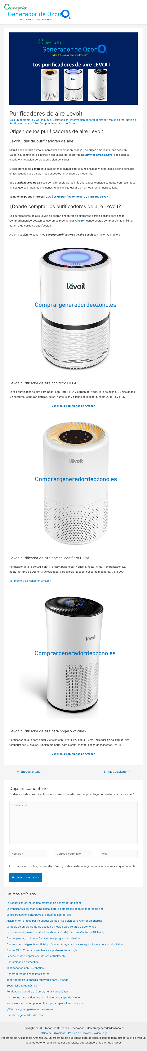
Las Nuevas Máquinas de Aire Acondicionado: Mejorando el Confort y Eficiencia (56, 932)
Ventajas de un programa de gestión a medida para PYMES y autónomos (51, 926)
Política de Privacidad (52, 1032)
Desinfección (60, 119)
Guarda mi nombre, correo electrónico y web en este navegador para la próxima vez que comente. (75, 866)
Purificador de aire (20, 123)
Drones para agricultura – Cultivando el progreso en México (43, 938)
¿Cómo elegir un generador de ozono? (30, 1009)
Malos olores (116, 119)
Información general (82, 119)
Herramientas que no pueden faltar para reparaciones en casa (45, 1003)
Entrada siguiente (117, 771)
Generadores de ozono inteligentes (28, 973)
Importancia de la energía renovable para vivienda (37, 979)
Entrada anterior (29, 771)
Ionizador (101, 119)
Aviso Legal (101, 1032)
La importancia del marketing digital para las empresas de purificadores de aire (55, 908)
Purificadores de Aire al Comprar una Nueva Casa (37, 991)
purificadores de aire (98, 154)
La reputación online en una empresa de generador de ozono (44, 902)
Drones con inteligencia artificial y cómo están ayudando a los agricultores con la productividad (65, 944)
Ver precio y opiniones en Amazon (73, 405)
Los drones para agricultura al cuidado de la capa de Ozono (43, 997)
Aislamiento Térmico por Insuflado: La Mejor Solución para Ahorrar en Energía (54, 920)
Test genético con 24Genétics (25, 967)
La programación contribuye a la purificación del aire (39, 914)
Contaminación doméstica (23, 961)
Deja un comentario (21, 119)
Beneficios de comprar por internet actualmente (36, 956)
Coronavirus (43, 119)
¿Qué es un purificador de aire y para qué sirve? (77, 196)
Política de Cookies (79, 1032)
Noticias (131, 119)
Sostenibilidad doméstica (22, 985)
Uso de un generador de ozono (25, 1015)
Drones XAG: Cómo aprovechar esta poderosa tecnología (42, 950)
